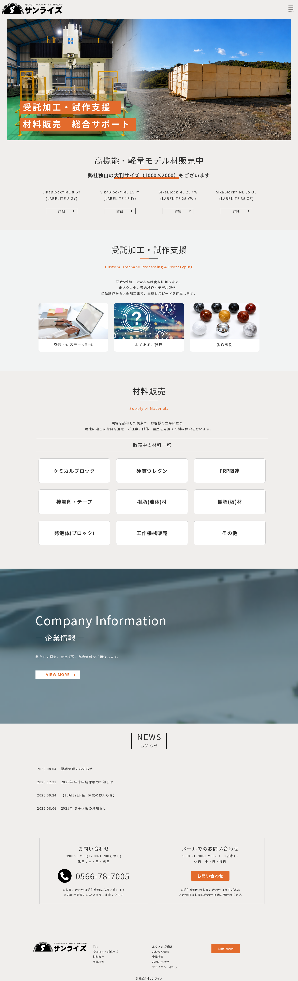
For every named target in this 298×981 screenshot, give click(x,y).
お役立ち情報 (160, 952)
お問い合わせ (160, 962)
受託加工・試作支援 (105, 952)
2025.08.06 (47, 808)
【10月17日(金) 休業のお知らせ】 (89, 795)
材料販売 (98, 957)
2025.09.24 (47, 795)
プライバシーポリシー (166, 967)
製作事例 (98, 962)
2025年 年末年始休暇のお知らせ (87, 781)
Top (95, 947)
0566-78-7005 (103, 876)
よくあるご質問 (162, 947)
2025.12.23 (47, 781)
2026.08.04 (47, 768)
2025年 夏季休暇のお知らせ (83, 808)
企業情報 (157, 957)
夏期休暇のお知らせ (77, 768)
